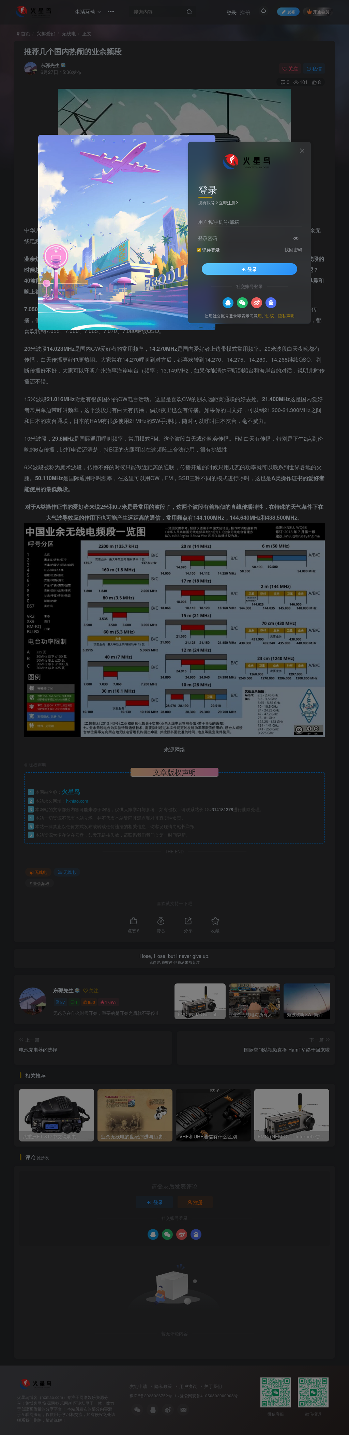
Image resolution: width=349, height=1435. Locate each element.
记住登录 (211, 250)
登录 (252, 269)
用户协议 (266, 315)
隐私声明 (286, 315)
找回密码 (293, 250)
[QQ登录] (228, 302)
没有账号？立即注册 (216, 202)
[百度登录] (270, 302)
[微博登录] (256, 302)
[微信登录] (242, 302)
